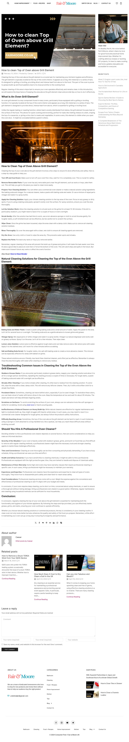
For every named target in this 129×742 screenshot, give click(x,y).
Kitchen (49, 694)
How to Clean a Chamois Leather (110, 694)
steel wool (30, 405)
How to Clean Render (18, 254)
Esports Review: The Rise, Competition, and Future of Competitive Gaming (108, 106)
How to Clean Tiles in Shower (111, 683)
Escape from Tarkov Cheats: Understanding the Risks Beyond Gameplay (110, 114)
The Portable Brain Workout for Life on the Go (112, 93)
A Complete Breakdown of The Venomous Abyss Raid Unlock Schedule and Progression (109, 123)
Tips (48, 698)
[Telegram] (73, 722)
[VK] (43, 523)
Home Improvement (53, 689)
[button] (8, 3)
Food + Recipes (52, 685)
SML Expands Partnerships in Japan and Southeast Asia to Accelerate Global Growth (101, 676)
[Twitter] (36, 523)
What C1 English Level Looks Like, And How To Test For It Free (112, 81)
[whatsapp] (57, 523)
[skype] (60, 523)
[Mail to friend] (50, 523)
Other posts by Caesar (24, 541)
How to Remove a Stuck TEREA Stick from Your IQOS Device (15, 557)
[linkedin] (54, 523)
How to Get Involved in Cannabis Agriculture (110, 87)
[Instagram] (61, 722)
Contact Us (50, 708)
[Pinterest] (46, 523)
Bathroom (50, 675)
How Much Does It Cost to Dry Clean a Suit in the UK (47, 575)
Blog (48, 703)
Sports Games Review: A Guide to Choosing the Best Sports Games (111, 99)
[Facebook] (39, 523)
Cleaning (50, 680)
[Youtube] (67, 722)
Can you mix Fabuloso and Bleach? (78, 575)
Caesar (30, 73)
